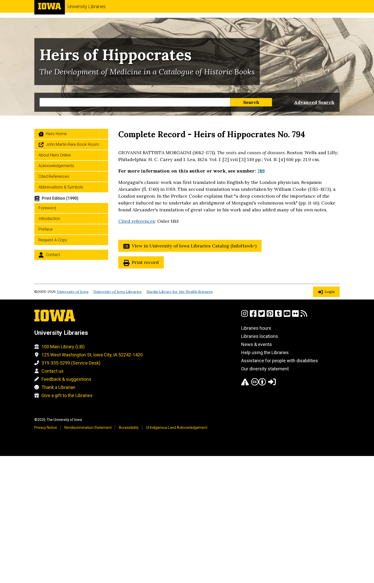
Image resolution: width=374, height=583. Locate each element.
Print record (145, 262)
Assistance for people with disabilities (279, 360)
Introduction (49, 218)
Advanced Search (314, 102)
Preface (45, 229)
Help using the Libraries (265, 352)
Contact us (52, 371)
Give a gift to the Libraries (67, 395)
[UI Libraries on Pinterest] (270, 315)
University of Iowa (72, 291)
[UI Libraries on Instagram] (244, 315)
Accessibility (129, 428)
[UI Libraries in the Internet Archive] (245, 384)
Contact (53, 254)
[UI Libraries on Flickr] (295, 315)
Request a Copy (52, 240)
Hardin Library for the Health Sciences (180, 291)
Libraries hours (256, 328)
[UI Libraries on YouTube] (287, 315)
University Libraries (86, 6)
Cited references (136, 221)
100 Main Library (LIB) (63, 346)
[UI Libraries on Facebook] (253, 315)
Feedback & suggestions (66, 379)
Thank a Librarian (58, 387)
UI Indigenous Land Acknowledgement (176, 428)
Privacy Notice (45, 428)
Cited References (53, 176)
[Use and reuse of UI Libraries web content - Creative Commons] (258, 384)
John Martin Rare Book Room (72, 144)
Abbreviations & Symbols (60, 187)
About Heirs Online (54, 155)
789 (261, 171)
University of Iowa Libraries (117, 291)
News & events (256, 344)
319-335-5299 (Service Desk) (70, 363)
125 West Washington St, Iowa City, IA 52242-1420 (92, 354)
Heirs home (56, 133)
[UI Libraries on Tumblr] (278, 315)
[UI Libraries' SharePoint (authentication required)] (272, 384)
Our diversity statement (265, 368)
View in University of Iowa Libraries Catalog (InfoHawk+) (194, 246)
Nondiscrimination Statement (88, 428)
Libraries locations (259, 336)
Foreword (47, 208)
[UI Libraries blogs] (303, 315)
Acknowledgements (56, 165)
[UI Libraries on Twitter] (261, 315)
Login (330, 291)
